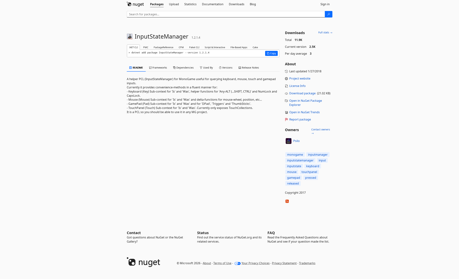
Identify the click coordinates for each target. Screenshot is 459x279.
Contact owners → (320, 131)
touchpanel (309, 172)
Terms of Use (222, 263)
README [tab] (137, 67)
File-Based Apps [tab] (238, 47)
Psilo (296, 141)
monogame (295, 155)
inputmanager (318, 155)
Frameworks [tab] (159, 67)
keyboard (312, 166)
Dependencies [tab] (185, 67)
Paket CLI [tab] (194, 47)
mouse (292, 172)
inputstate (294, 166)
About (207, 263)
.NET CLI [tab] (133, 47)
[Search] (328, 14)
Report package (300, 119)
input (322, 160)
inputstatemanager (300, 160)
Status (203, 232)
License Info (297, 86)
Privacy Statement (284, 263)
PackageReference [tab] (163, 47)
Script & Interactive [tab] (215, 47)
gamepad (293, 178)
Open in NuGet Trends (304, 112)
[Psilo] (288, 141)
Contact (134, 232)
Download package (302, 93)
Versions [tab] (226, 67)
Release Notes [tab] (250, 67)
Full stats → (325, 32)
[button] (271, 53)
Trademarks (307, 263)
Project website (299, 78)
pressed (310, 178)
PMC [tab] (145, 47)
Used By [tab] (207, 67)
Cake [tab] (255, 47)
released (293, 183)
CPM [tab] (181, 47)
